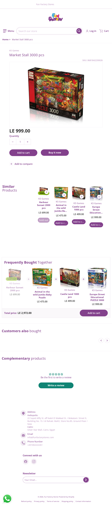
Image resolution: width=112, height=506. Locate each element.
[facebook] (26, 461)
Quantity (14, 136)
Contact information (83, 501)
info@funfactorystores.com (40, 437)
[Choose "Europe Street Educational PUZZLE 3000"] (104, 270)
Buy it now (55, 152)
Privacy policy (39, 501)
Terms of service (53, 501)
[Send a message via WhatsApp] (7, 499)
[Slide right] (107, 340)
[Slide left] (101, 340)
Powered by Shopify (66, 497)
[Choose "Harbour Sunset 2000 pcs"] (22, 270)
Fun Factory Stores (51, 497)
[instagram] (34, 461)
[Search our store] (79, 31)
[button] (8, 31)
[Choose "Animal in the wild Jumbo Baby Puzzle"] (49, 270)
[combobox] (49, 31)
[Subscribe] (86, 479)
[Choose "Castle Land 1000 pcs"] (77, 270)
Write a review (56, 385)
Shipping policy (67, 501)
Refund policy (26, 501)
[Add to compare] (46, 192)
